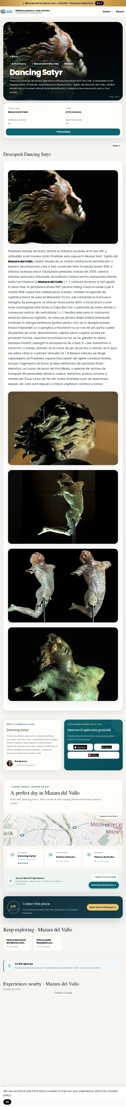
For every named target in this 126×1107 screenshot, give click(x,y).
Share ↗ (116, 146)
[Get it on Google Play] (106, 747)
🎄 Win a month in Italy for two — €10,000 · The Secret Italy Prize (62, 3)
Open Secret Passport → (102, 907)
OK (7, 1102)
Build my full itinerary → (103, 885)
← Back (14, 56)
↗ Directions (63, 131)
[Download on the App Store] (80, 747)
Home (106, 11)
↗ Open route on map (105, 877)
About (120, 11)
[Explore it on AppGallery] (93, 755)
